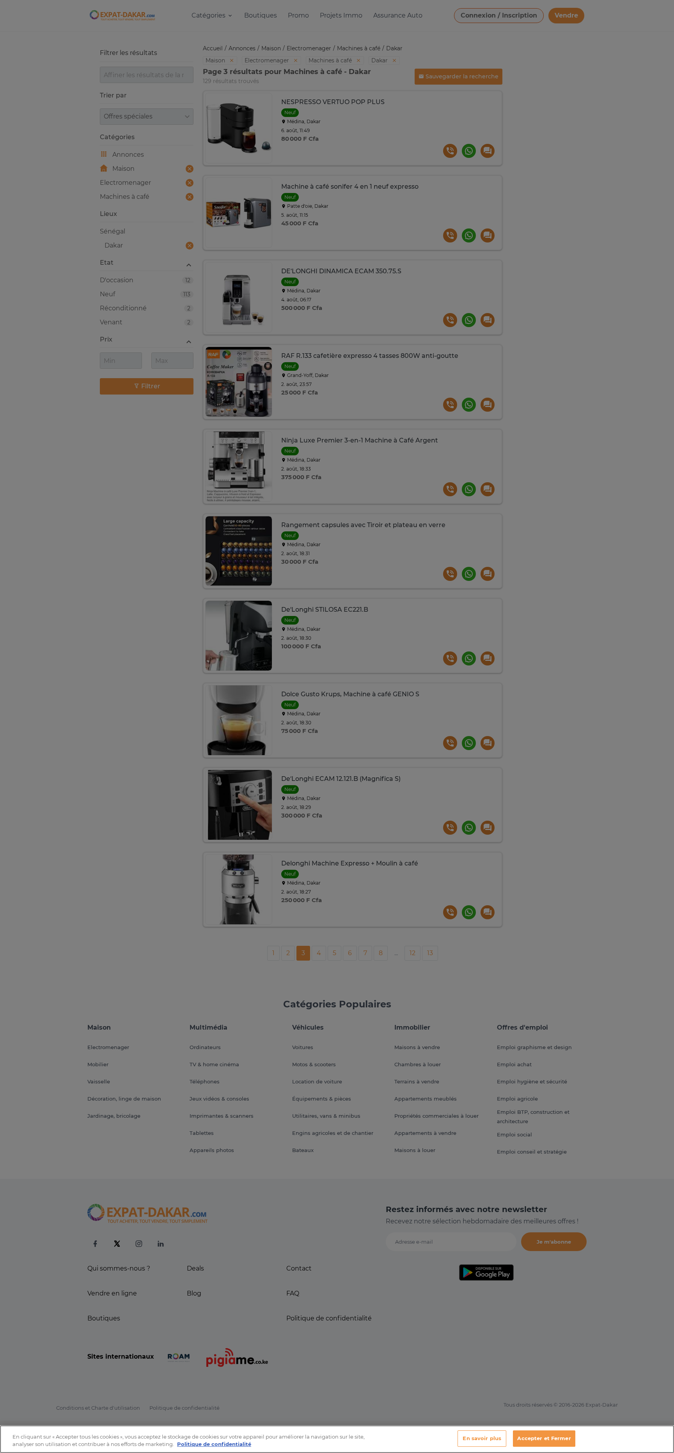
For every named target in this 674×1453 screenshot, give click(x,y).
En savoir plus (482, 1438)
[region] (337, 1439)
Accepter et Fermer (544, 1438)
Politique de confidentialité (214, 1444)
